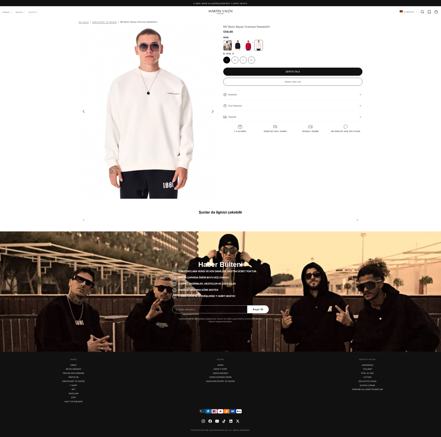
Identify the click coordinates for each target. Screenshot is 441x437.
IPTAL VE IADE (367, 373)
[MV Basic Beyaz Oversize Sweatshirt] (258, 45)
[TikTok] (224, 421)
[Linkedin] (231, 421)
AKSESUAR (73, 393)
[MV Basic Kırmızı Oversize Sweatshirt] (248, 45)
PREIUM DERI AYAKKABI (73, 373)
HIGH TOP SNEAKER (73, 401)
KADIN (19, 12)
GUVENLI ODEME (367, 385)
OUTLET (33, 12)
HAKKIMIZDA (367, 365)
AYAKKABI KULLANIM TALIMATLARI (367, 389)
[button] (422, 12)
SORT (73, 397)
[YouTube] (217, 421)
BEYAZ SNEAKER (73, 369)
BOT (73, 389)
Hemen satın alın (293, 82)
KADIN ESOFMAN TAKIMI (220, 377)
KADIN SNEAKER (220, 373)
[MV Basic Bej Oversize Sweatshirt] (227, 45)
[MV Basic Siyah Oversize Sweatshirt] (238, 45)
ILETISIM (367, 377)
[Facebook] (210, 421)
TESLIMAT (367, 369)
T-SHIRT (73, 385)
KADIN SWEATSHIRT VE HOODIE (220, 381)
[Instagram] (203, 421)
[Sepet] (436, 12)
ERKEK (6, 12)
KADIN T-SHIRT (220, 369)
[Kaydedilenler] (429, 12)
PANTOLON (74, 377)
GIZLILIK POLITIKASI (367, 381)
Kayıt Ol (258, 309)
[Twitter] (238, 421)
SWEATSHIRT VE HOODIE (73, 381)
